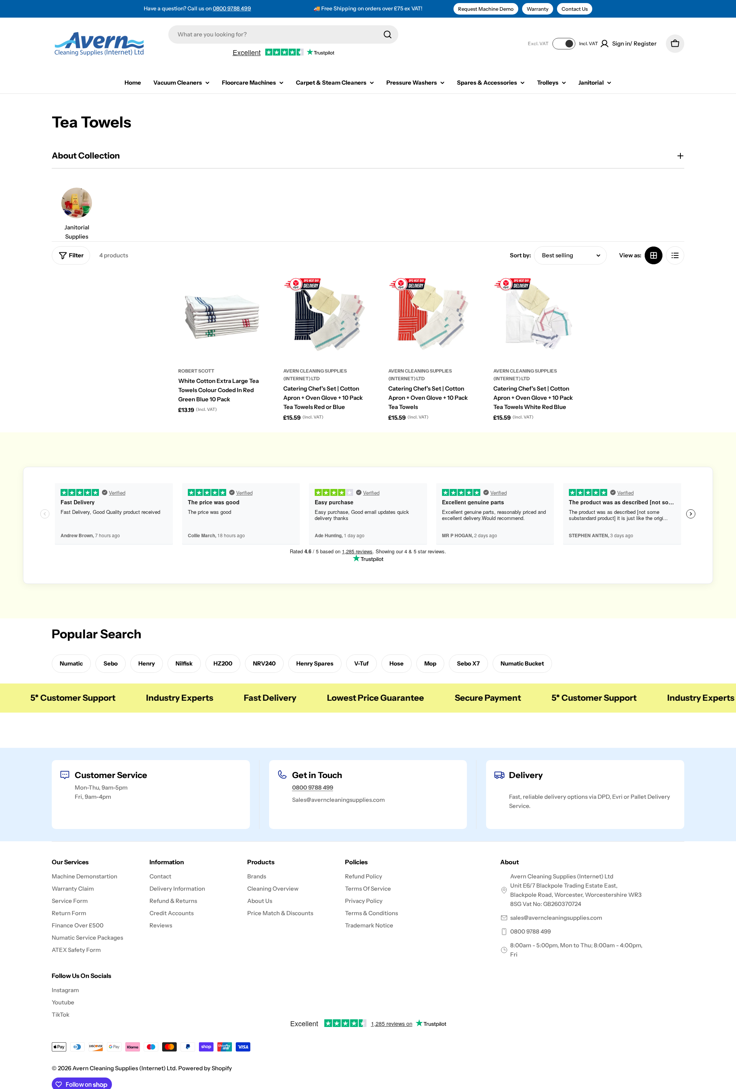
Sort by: (520, 255)
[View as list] (675, 255)
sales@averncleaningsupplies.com (556, 917)
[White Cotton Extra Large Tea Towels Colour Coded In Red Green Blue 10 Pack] (221, 317)
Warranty (538, 9)
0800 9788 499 (232, 8)
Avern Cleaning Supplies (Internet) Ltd (124, 1068)
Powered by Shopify (205, 1068)
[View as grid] (653, 255)
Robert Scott (196, 371)
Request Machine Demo (486, 9)
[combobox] (283, 34)
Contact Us (575, 9)
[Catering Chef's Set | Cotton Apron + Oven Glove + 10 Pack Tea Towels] (431, 317)
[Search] (387, 34)
